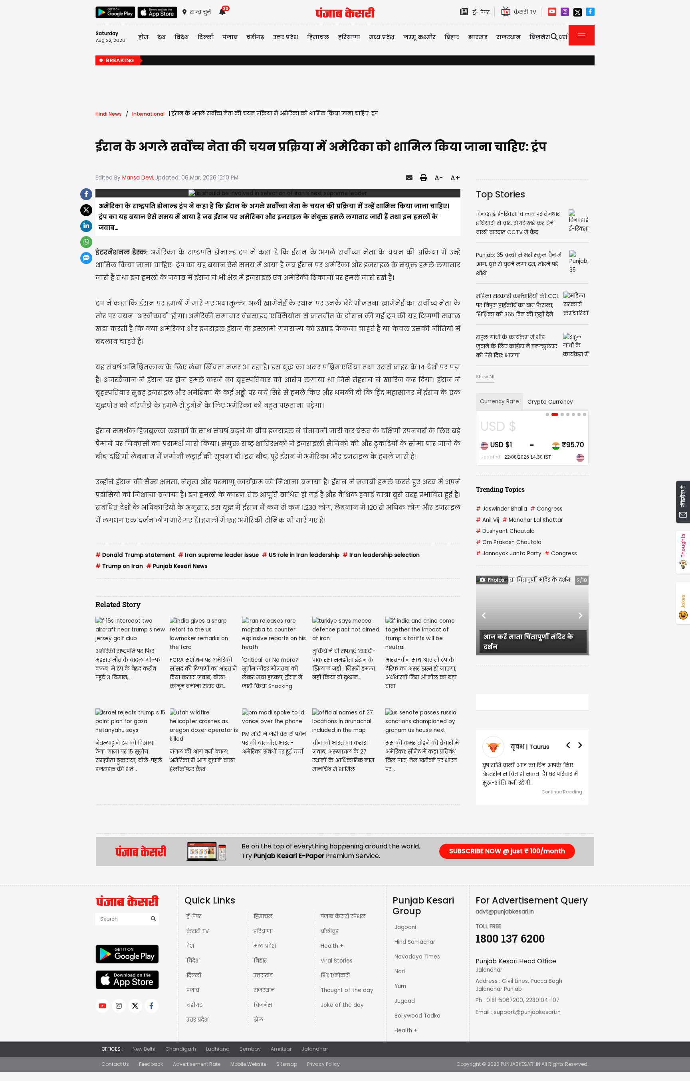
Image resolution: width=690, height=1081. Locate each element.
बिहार (451, 37)
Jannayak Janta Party (508, 553)
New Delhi (144, 1048)
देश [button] (161, 37)
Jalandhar (314, 1048)
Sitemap (286, 1064)
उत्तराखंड (263, 975)
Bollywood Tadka (417, 1016)
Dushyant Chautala (505, 531)
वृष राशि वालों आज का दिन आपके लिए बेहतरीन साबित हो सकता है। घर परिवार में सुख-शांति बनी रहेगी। (530, 774)
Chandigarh (180, 1048)
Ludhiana (218, 1048)
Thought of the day (347, 990)
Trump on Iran (119, 566)
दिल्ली (206, 37)
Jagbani (405, 927)
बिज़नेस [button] (539, 37)
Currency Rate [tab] (499, 401)
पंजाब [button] (230, 37)
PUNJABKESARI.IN (520, 1064)
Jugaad (405, 1001)
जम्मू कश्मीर (419, 37)
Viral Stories (337, 961)
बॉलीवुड (330, 931)
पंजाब (192, 990)
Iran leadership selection (381, 555)
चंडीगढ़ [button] (255, 37)
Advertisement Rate (196, 1064)
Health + (332, 946)
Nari (400, 971)
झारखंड (478, 37)
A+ (455, 178)
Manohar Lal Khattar (532, 520)
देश (190, 946)
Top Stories (500, 194)
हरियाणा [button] (349, 37)
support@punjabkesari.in (527, 1012)
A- (438, 178)
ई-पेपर (194, 916)
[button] (484, 615)
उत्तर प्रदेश (285, 37)
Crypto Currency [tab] (550, 402)
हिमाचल (263, 916)
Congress (546, 509)
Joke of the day (342, 1005)
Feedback (151, 1064)
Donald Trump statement (135, 555)
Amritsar (281, 1048)
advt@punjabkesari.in (505, 911)
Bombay (250, 1048)
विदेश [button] (181, 37)
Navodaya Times (417, 957)
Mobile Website (248, 1064)
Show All (485, 376)
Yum (400, 986)
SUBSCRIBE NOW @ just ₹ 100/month (507, 851)
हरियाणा (263, 931)
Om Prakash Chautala (508, 542)
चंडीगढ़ (194, 1005)
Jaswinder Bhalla (501, 509)
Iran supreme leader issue (218, 555)
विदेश (193, 961)
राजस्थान (264, 990)
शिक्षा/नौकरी (335, 975)
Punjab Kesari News (177, 566)
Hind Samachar (415, 942)
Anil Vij (487, 520)
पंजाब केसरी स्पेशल (343, 916)
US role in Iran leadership (300, 555)
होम (143, 37)
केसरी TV (197, 931)
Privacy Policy (323, 1064)
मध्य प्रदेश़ (382, 37)
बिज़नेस (263, 1005)
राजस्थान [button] (508, 37)
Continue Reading (561, 792)
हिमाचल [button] (318, 37)
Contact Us (115, 1064)
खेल (258, 1020)
